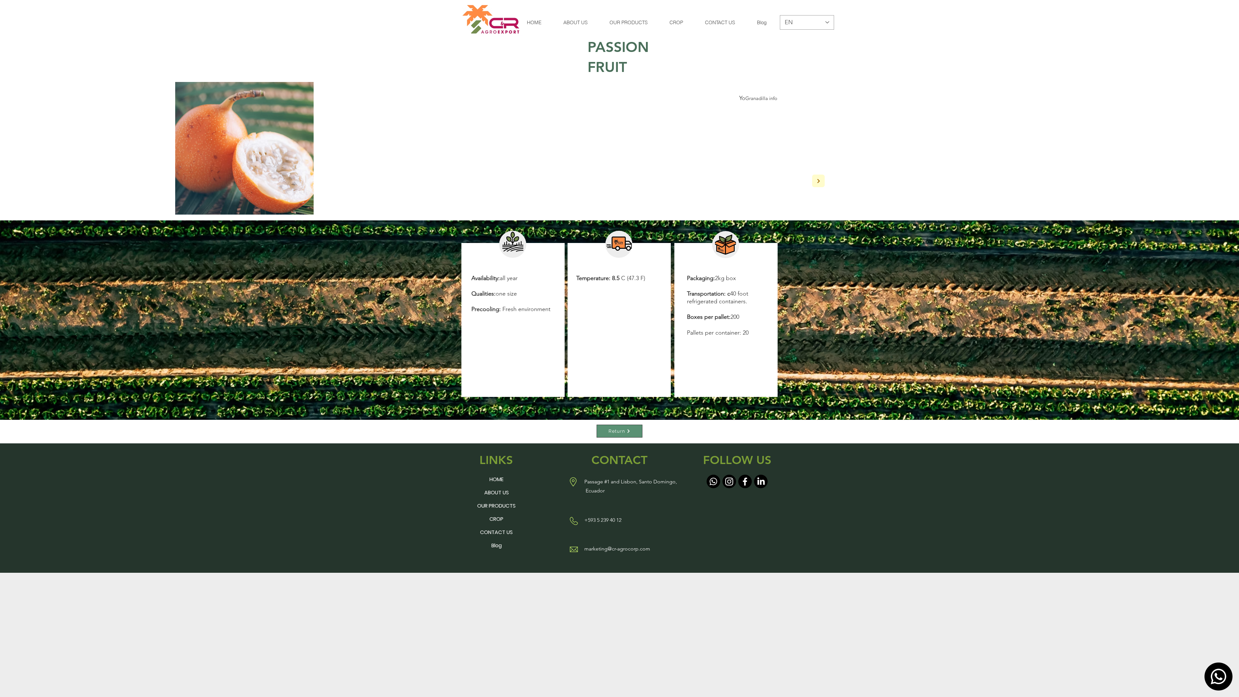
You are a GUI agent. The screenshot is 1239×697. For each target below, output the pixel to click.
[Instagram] (729, 481)
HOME (496, 479)
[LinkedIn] (761, 481)
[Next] (818, 181)
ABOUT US (496, 492)
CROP (496, 519)
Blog (496, 545)
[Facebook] (745, 481)
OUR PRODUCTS (496, 506)
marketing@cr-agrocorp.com (617, 549)
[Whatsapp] (1218, 676)
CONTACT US (496, 532)
